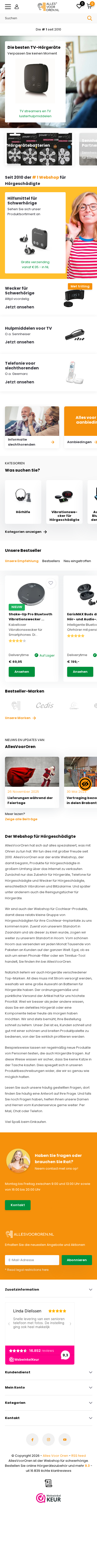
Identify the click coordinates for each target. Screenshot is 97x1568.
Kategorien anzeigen (23, 532)
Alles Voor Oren (55, 1455)
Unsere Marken (18, 718)
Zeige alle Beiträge (21, 819)
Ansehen (21, 671)
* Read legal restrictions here (26, 1270)
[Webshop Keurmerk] (48, 1498)
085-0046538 (48, 1202)
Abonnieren (77, 1260)
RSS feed (78, 1455)
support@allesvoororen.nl (57, 1207)
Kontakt (18, 1205)
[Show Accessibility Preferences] (85, 784)
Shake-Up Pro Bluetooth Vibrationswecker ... (30, 617)
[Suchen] (89, 18)
